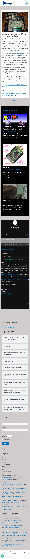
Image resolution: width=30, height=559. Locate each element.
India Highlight (5, 525)
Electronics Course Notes (14, 520)
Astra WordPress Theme (16, 554)
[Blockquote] (13, 244)
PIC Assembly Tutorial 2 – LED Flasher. (11, 502)
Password (4, 427)
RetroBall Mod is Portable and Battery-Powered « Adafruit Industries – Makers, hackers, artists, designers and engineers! (14, 534)
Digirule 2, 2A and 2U (7, 477)
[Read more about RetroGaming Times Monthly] (15, 120)
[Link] (17, 244)
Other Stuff (10, 39)
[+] (20, 244)
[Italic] (4, 244)
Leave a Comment (18, 131)
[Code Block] (15, 244)
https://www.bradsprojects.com (10, 274)
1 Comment (17, 39)
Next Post (14, 103)
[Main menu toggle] (27, 3)
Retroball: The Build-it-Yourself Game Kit (12, 484)
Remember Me (7, 439)
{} (18, 244)
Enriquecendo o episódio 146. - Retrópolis (13, 544)
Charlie (4, 520)
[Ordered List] (9, 244)
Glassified (6, 201)
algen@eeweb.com (6, 293)
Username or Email (7, 422)
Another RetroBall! (21, 535)
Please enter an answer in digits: (10, 433)
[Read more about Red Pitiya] (15, 154)
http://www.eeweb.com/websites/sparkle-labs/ (14, 280)
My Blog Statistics (6, 509)
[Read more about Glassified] (15, 191)
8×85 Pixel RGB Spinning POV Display (11, 496)
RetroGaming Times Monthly (13, 129)
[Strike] (7, 244)
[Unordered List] (11, 244)
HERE (22, 76)
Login (27, 234)
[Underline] (6, 244)
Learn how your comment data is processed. (15, 248)
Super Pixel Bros (15, 518)
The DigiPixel (5, 482)
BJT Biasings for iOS (13, 523)
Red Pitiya (6, 167)
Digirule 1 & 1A (5, 479)
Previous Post (14, 100)
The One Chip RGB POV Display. (10, 500)
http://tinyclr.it (17, 53)
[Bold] (2, 244)
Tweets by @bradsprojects (9, 327)
